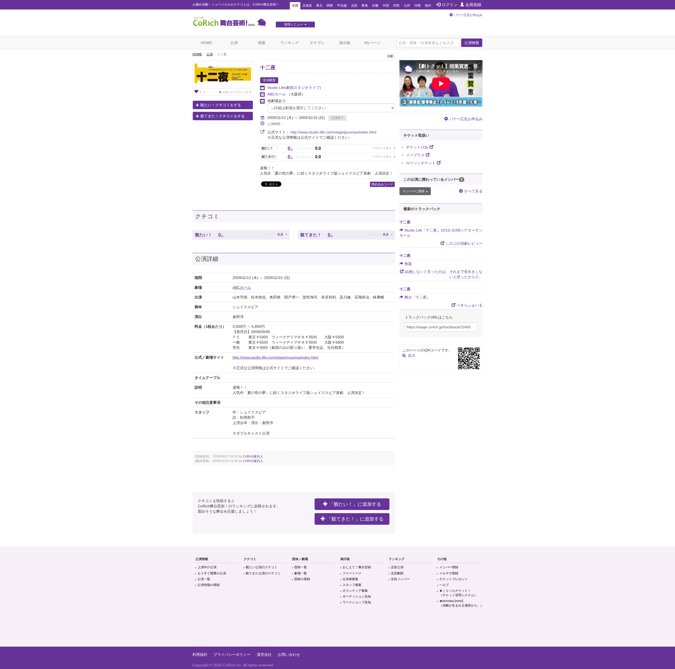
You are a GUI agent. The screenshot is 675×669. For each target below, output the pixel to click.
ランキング (289, 43)
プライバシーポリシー (232, 654)
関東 (330, 5)
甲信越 (342, 5)
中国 (386, 5)
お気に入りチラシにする (237, 92)
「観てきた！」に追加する (355, 519)
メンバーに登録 (413, 191)
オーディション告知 (357, 596)
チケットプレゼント (453, 579)
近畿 (375, 5)
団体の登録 (302, 579)
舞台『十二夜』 (417, 297)
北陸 (354, 5)
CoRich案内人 (253, 456)
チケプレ (317, 43)
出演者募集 (350, 579)
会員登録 (473, 4)
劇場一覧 (300, 573)
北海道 (307, 5)
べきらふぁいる (470, 305)
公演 (234, 43)
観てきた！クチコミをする (222, 116)
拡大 (412, 355)
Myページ (372, 43)
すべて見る (473, 191)
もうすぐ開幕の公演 (211, 573)
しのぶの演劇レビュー (464, 243)
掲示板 (344, 43)
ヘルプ (444, 585)
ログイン (449, 4)
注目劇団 (397, 573)
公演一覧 (203, 579)
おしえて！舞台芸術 (357, 567)
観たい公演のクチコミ (261, 567)
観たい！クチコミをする (220, 105)
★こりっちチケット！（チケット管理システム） (458, 593)
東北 (319, 5)
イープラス (415, 155)
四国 (396, 5)
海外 (428, 5)
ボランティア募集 (355, 591)
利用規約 (199, 654)
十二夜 (268, 67)
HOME (206, 43)
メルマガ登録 (448, 573)
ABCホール (277, 94)
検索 (262, 43)
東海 (364, 5)
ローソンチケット (421, 163)
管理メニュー (293, 24)
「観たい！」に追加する (355, 504)
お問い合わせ (289, 654)
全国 (295, 5)
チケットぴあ (417, 147)
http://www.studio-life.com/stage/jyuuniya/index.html (333, 132)
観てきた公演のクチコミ (263, 573)
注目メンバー (400, 579)
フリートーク (352, 573)
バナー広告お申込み (468, 15)
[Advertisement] (337, 629)
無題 (408, 264)
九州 (407, 5)
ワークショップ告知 (357, 602)
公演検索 (471, 43)
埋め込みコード (382, 184)
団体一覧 (300, 567)
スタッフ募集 (352, 585)
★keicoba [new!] (461, 603)
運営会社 (264, 654)
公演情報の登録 (208, 585)
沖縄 (417, 5)
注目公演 (397, 567)
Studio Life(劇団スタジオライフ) (294, 87)
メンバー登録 (448, 567)
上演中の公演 (206, 567)
